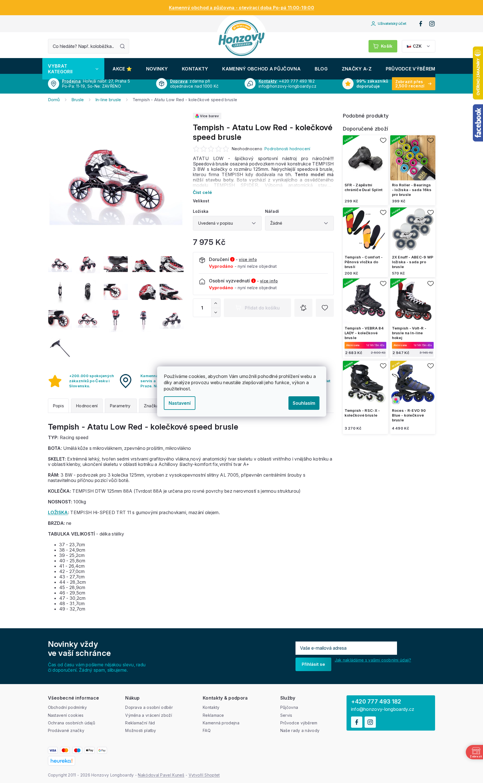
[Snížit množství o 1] (215, 312)
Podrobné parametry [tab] (121, 406)
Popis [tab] (58, 405)
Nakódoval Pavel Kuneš (161, 775)
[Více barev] (412, 383)
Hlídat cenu (303, 308)
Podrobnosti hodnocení (287, 148)
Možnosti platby (140, 730)
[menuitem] (73, 68)
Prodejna (71, 81)
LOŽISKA (58, 512)
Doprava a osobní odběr (149, 707)
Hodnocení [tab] (87, 405)
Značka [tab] (151, 405)
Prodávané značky (66, 730)
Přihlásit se (313, 664)
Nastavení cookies (66, 715)
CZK (417, 46)
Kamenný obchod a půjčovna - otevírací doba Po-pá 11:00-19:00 (241, 7)
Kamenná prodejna (221, 722)
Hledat (122, 46)
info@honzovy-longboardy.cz (382, 709)
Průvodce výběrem (298, 722)
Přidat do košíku (262, 308)
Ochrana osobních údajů (71, 722)
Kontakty (268, 81)
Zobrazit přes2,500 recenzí (410, 83)
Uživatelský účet (392, 23)
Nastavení (180, 403)
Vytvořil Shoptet (204, 775)
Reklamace (213, 715)
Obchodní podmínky (67, 707)
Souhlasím (304, 403)
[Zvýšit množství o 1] (215, 303)
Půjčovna (289, 707)
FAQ (207, 730)
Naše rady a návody (299, 730)
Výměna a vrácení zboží (148, 715)
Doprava (179, 81)
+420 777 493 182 (376, 701)
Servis (286, 715)
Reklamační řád (140, 722)
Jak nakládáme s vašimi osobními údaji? (373, 660)
